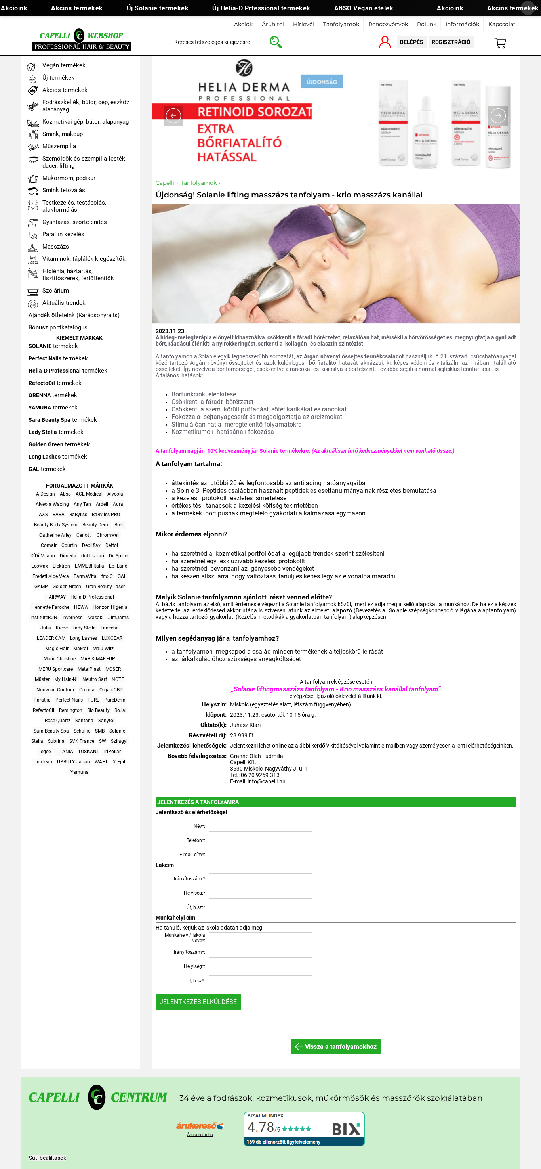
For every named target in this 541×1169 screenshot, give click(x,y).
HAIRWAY (55, 597)
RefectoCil (43, 710)
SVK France (81, 741)
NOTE (118, 679)
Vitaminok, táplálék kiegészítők (84, 258)
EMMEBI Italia (89, 566)
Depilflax (91, 545)
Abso (65, 494)
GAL (122, 576)
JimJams (118, 617)
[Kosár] (504, 41)
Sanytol (106, 720)
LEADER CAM (51, 638)
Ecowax (39, 566)
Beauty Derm (96, 525)
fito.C (107, 576)
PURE (93, 700)
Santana (84, 720)
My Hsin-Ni (66, 679)
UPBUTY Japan (73, 762)
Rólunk (426, 24)
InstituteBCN (43, 617)
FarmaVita (85, 576)
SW (102, 741)
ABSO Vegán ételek (364, 8)
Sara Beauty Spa (51, 731)
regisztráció (451, 42)
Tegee (44, 751)
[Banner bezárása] (528, 8)
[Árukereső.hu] (200, 1126)
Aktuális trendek (64, 302)
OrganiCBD (111, 690)
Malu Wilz (103, 648)
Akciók (243, 24)
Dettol (111, 545)
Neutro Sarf (94, 679)
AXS (43, 514)
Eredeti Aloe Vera (50, 576)
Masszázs (55, 246)
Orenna (87, 690)
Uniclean (43, 762)
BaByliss (78, 514)
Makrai (80, 648)
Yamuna (79, 772)
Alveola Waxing (52, 504)
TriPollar (112, 751)
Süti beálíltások (47, 1158)
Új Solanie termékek (158, 8)
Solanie (117, 731)
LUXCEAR (112, 638)
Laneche (109, 628)
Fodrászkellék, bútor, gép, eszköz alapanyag (85, 106)
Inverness (72, 617)
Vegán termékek (64, 65)
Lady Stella (84, 628)
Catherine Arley (55, 535)
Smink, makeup (62, 134)
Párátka (42, 700)
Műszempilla (59, 146)
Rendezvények (388, 24)
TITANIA (64, 751)
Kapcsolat (502, 24)
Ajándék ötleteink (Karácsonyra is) (74, 315)
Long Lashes (83, 638)
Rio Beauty (98, 710)
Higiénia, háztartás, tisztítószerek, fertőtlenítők (78, 275)
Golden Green (67, 586)
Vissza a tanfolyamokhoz (341, 1046)
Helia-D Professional (92, 597)
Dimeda (68, 556)
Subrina (56, 741)
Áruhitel (273, 24)
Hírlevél (303, 24)
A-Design (45, 494)
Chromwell (108, 535)
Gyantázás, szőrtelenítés (74, 222)
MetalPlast (89, 669)
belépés (411, 42)
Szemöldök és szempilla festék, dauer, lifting (84, 162)
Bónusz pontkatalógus (58, 327)
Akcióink (450, 8)
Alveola (115, 494)
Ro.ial (120, 710)
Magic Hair (57, 648)
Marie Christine (60, 659)
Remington (70, 710)
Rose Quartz (57, 720)
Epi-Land (118, 566)
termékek (53, 346)
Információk (462, 24)
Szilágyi (119, 741)
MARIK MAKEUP (97, 659)
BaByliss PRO (106, 514)
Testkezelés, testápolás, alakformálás (74, 206)
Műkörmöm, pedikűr (68, 178)
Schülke (82, 731)
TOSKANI (88, 751)
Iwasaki (95, 617)
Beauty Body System (56, 525)
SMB (100, 731)
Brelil (119, 525)
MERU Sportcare (55, 669)
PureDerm (115, 700)
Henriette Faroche (50, 607)
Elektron (61, 566)
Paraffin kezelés (63, 234)
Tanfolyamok (341, 24)
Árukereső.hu (200, 1134)
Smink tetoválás (63, 190)
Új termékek (58, 77)
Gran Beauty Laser (105, 586)
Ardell (102, 504)
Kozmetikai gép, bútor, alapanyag (85, 121)
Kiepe (62, 628)
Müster (42, 679)
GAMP (41, 586)
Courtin (69, 545)
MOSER (113, 669)
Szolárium (55, 290)
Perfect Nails (69, 700)
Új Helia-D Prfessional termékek (261, 8)
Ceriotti (84, 535)
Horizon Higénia (110, 607)
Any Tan (82, 504)
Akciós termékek (77, 8)
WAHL (101, 762)
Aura (118, 504)
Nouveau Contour (55, 690)
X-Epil (119, 762)
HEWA (81, 607)
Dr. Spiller (119, 556)
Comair (49, 545)
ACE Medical (89, 494)
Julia (45, 628)
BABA (59, 514)
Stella (37, 741)
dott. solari (92, 556)
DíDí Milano (42, 556)
